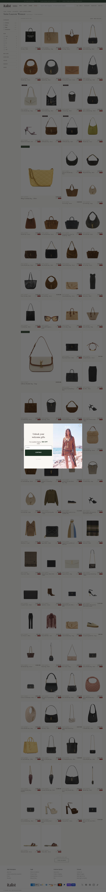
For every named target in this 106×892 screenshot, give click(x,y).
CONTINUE (38, 452)
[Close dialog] (80, 425)
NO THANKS (38, 459)
